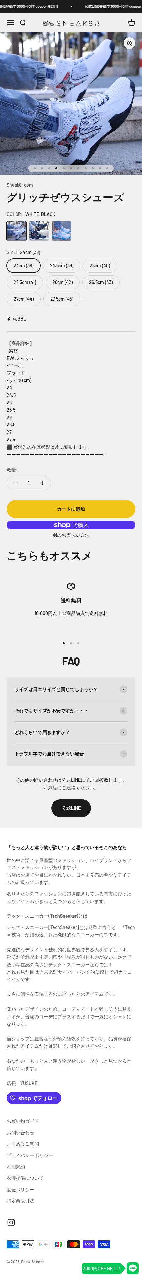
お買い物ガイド (23, 1121)
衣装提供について (25, 1178)
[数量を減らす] (15, 483)
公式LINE (71, 808)
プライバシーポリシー (30, 1155)
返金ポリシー (20, 1189)
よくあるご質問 (23, 1143)
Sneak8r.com (20, 185)
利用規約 (16, 1166)
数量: (12, 470)
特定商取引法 (20, 1200)
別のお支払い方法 (71, 535)
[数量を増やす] (42, 483)
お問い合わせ (20, 1132)
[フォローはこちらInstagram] (11, 1222)
